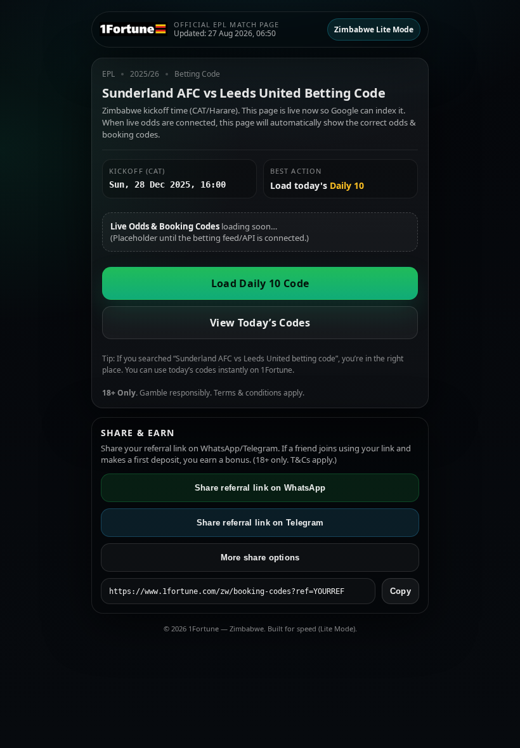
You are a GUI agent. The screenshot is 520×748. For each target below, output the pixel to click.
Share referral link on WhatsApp (260, 488)
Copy (400, 591)
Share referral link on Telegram (260, 522)
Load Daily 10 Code (260, 283)
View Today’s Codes (260, 323)
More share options (260, 557)
